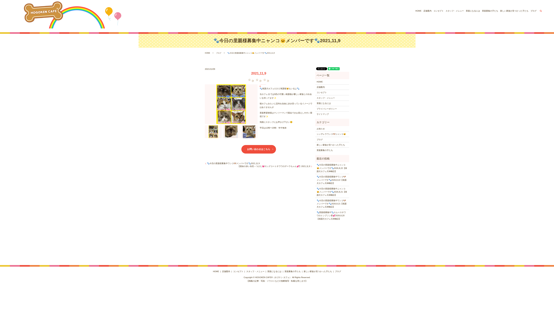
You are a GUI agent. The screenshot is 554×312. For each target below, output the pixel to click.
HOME (418, 11)
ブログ (533, 11)
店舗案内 (427, 11)
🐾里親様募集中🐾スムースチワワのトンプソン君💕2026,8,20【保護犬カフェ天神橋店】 (331, 215)
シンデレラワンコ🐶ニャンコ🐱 (331, 134)
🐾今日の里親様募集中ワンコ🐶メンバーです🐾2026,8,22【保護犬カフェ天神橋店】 (332, 179)
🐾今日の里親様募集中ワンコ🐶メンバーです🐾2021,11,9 (233, 163)
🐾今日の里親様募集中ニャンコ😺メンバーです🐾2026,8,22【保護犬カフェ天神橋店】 (332, 168)
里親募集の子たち (490, 11)
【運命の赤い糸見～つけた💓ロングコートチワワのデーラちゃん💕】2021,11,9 (274, 166)
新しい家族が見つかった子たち (514, 11)
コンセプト (439, 11)
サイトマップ (323, 114)
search (541, 11)
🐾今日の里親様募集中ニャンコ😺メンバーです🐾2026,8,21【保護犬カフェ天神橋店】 (332, 191)
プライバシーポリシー (327, 109)
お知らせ (321, 129)
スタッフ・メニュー (455, 11)
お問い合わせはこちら (258, 149)
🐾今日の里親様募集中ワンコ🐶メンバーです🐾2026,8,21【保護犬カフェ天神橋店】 (332, 203)
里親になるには (473, 11)
